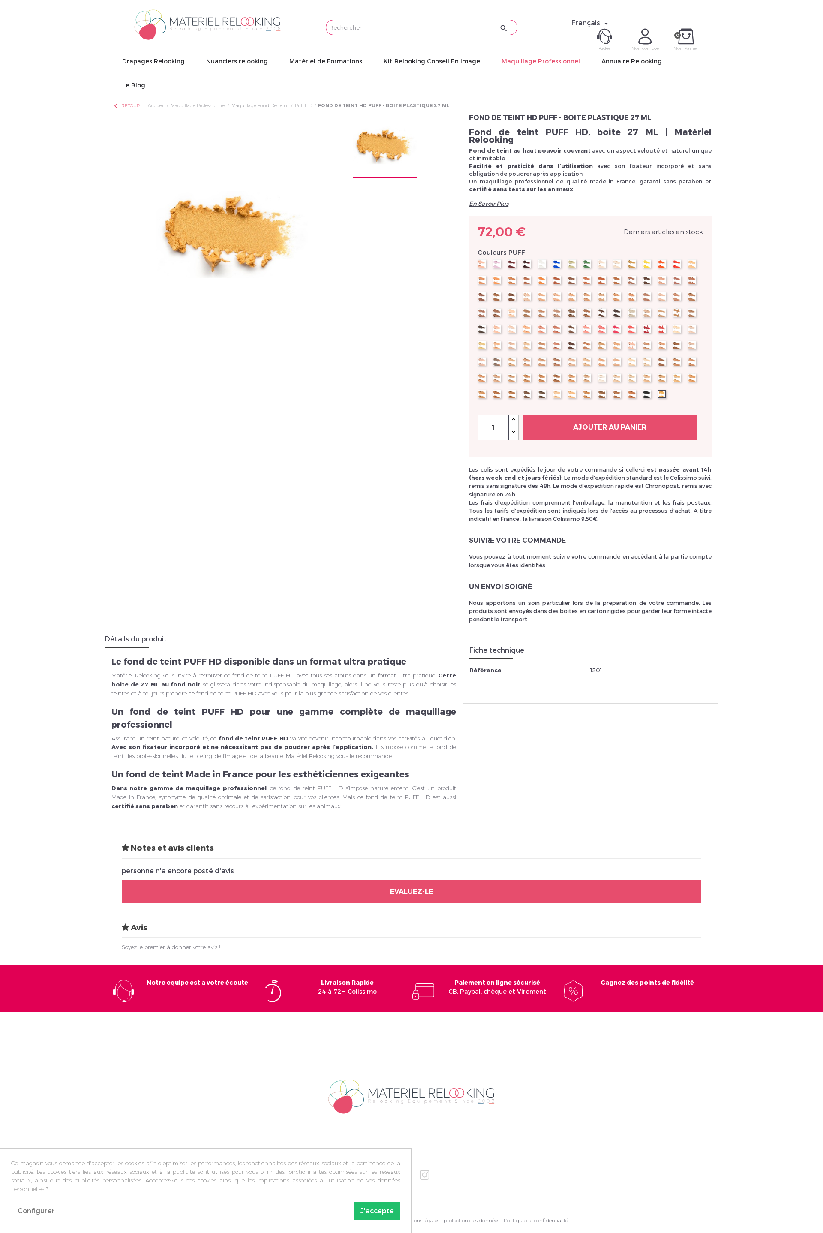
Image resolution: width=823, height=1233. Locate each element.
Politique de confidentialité (536, 1220)
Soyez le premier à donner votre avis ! (171, 947)
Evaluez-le (411, 891)
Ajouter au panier (609, 427)
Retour (126, 105)
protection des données (471, 1220)
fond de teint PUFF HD (253, 738)
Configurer (36, 1210)
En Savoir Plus (488, 203)
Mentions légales (419, 1220)
